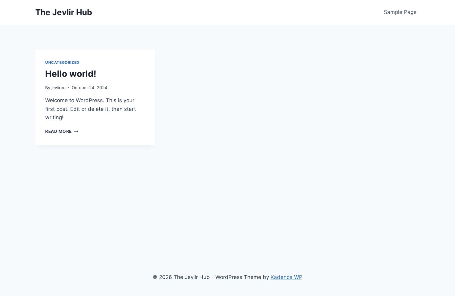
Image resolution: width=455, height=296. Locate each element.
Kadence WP (286, 277)
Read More (61, 131)
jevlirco (58, 87)
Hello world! (70, 73)
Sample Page (400, 12)
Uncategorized (62, 62)
